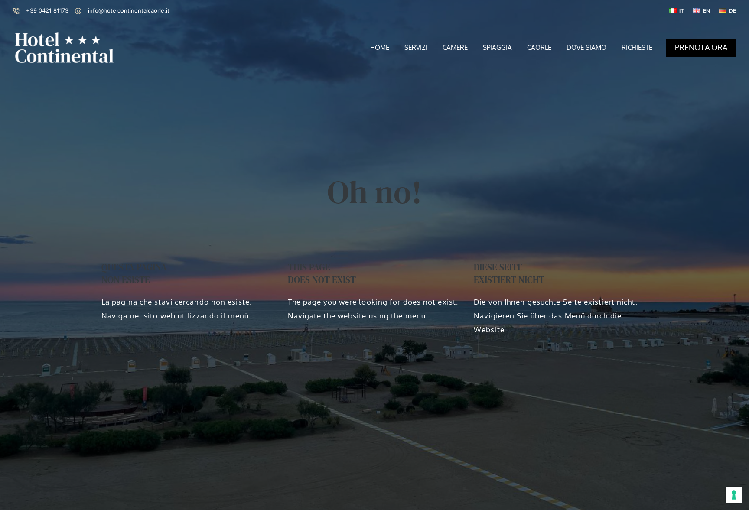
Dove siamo (586, 47)
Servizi (415, 47)
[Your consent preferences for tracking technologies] (734, 495)
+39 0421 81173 (47, 10)
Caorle (539, 47)
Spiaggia (497, 47)
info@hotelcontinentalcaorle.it (128, 10)
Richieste (637, 47)
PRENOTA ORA (701, 47)
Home (379, 47)
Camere (455, 47)
